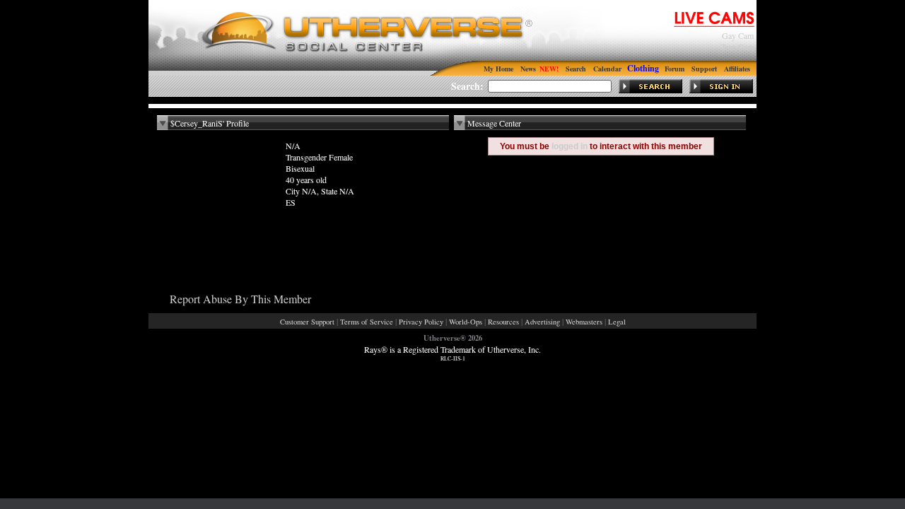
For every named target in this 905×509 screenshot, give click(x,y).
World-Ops (465, 322)
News (528, 69)
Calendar (607, 69)
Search (576, 69)
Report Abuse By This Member (240, 298)
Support (704, 69)
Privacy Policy (421, 322)
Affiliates (737, 69)
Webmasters (584, 322)
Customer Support (307, 322)
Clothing (643, 68)
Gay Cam (738, 35)
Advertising (542, 322)
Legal (617, 322)
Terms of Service (366, 322)
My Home (498, 69)
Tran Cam (737, 46)
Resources (503, 322)
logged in (569, 146)
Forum (674, 69)
